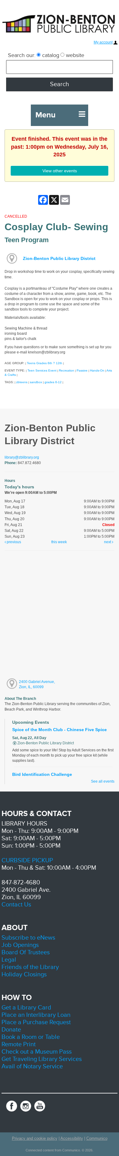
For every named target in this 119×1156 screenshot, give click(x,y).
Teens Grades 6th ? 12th (44, 363)
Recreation (66, 370)
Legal (9, 959)
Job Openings (20, 945)
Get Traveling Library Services (42, 1059)
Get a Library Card (26, 1007)
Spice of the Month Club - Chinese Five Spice (59, 729)
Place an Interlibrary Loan (36, 1015)
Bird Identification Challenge (42, 774)
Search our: (21, 55)
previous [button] (13, 542)
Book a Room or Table (31, 1037)
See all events (102, 781)
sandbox (36, 382)
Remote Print (19, 1044)
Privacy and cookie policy (34, 1138)
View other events (59, 170)
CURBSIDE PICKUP (27, 860)
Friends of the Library (30, 967)
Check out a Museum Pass (37, 1051)
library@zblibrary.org (22, 457)
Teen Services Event (41, 370)
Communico (96, 1138)
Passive (82, 370)
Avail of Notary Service (32, 1066)
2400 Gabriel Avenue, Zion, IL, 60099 (37, 684)
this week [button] (59, 542)
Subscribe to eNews (28, 937)
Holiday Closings (24, 974)
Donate (11, 1029)
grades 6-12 (53, 382)
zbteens (21, 382)
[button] (82, 114)
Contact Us (16, 904)
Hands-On (97, 370)
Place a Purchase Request (36, 1022)
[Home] (59, 23)
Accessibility (71, 1138)
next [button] (108, 542)
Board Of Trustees (26, 952)
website (74, 55)
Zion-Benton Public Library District (59, 258)
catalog (50, 55)
